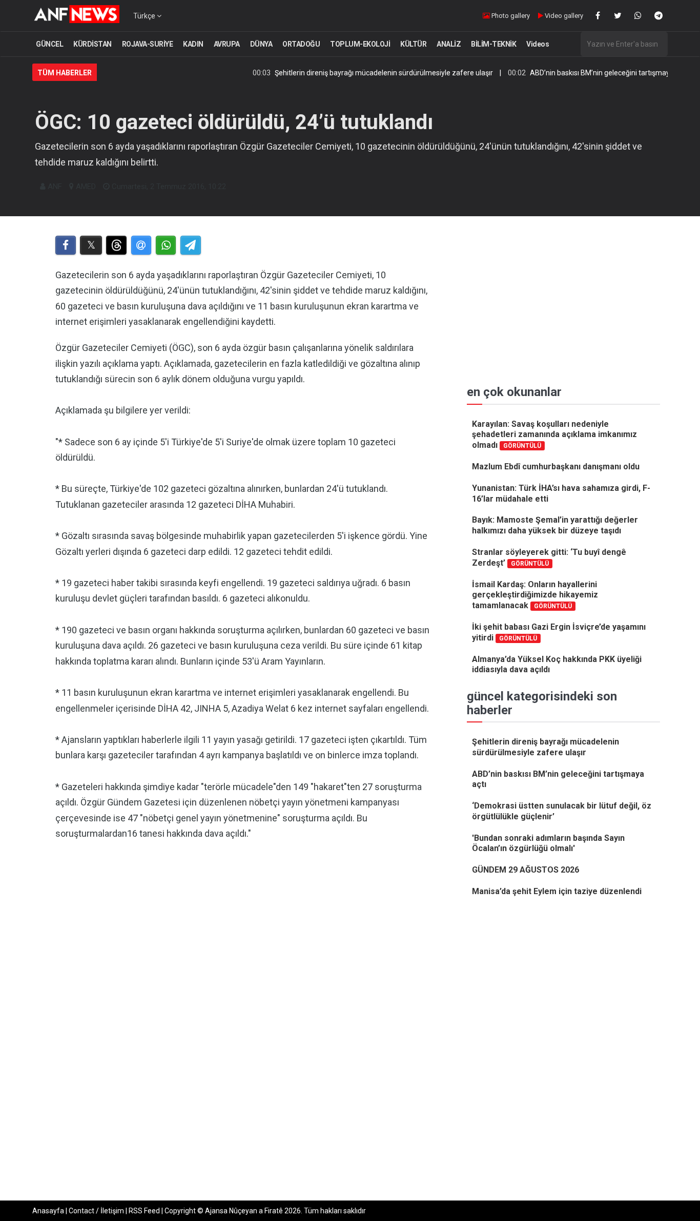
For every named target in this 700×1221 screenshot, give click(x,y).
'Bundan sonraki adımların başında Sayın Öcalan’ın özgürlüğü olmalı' (548, 843)
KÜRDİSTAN (92, 44)
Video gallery (563, 15)
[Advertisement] (243, 954)
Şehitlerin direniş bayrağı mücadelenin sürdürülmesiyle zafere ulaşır (359, 73)
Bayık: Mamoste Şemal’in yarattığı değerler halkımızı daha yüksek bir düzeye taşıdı (555, 525)
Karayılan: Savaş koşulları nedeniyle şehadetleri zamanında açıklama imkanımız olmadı (554, 434)
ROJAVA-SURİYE (147, 44)
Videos (537, 44)
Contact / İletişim (96, 1211)
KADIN (193, 44)
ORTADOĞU (301, 44)
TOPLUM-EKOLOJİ (360, 44)
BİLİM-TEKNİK (493, 44)
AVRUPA (227, 44)
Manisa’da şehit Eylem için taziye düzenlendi (557, 891)
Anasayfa (48, 1211)
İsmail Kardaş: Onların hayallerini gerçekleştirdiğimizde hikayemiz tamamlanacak (535, 595)
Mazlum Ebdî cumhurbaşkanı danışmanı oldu (556, 466)
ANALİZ (449, 44)
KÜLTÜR (413, 44)
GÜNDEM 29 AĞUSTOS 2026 (525, 870)
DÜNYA (261, 44)
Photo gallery (510, 15)
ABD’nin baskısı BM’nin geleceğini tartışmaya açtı (584, 73)
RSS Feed (144, 1211)
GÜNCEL (49, 44)
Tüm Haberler (64, 73)
